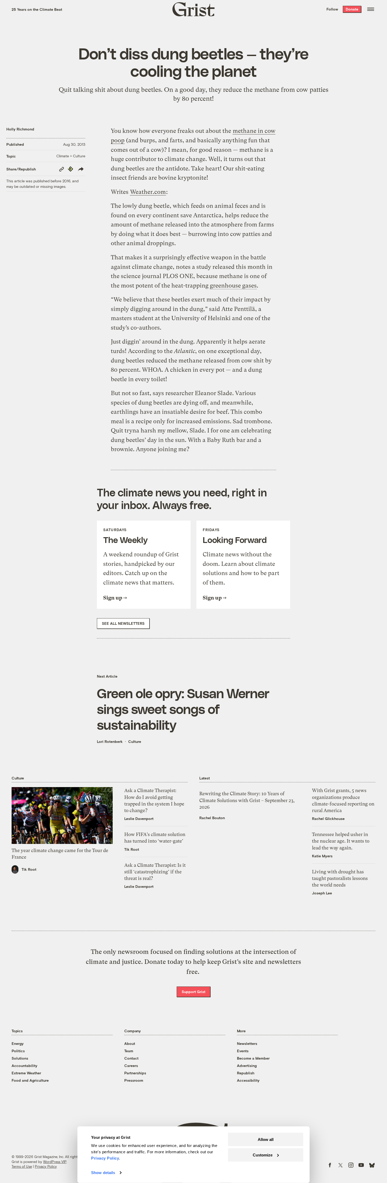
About (129, 1043)
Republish (245, 1073)
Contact (131, 1058)
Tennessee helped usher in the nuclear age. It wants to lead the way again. (340, 841)
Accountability (24, 1065)
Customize (262, 1154)
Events (243, 1051)
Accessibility (248, 1080)
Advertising (247, 1065)
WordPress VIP (54, 1162)
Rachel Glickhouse (328, 818)
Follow (332, 9)
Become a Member (253, 1058)
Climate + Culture (70, 156)
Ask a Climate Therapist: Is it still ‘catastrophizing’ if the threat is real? (155, 871)
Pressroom (133, 1080)
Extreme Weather (26, 1073)
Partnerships (135, 1073)
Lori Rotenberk (110, 741)
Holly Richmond (20, 129)
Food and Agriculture (30, 1080)
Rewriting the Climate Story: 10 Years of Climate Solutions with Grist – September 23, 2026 (247, 800)
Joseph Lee (322, 893)
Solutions (20, 1058)
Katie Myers (322, 856)
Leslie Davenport (138, 818)
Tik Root (29, 869)
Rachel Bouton (212, 817)
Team (128, 1051)
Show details (103, 1172)
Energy (18, 1043)
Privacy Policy (46, 1166)
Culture (134, 741)
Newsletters (247, 1043)
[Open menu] (370, 9)
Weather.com (148, 192)
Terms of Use (22, 1166)
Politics (18, 1051)
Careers (131, 1065)
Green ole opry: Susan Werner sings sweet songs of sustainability (183, 708)
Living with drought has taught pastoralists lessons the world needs (340, 878)
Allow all (266, 1139)
